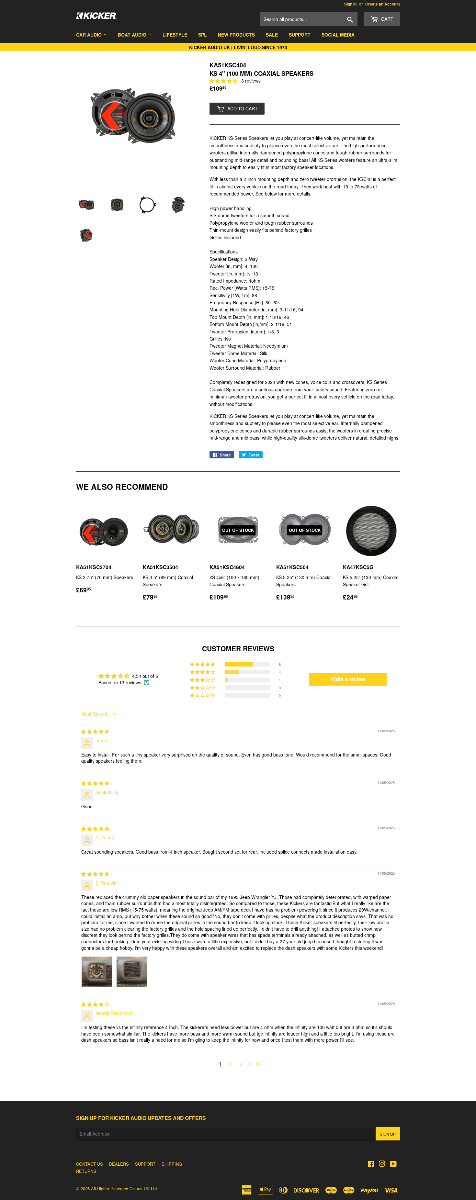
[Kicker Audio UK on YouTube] (393, 1164)
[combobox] (308, 19)
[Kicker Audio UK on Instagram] (382, 1164)
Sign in (350, 4)
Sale (272, 34)
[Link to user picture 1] (96, 971)
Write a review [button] (348, 679)
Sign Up (388, 1134)
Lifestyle (175, 34)
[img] (95, 731)
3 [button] (241, 1064)
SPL (202, 34)
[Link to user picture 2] (131, 971)
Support (300, 34)
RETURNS (86, 1171)
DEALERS (119, 1164)
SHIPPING (172, 1164)
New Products (236, 34)
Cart (386, 19)
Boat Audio (133, 34)
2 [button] (230, 1064)
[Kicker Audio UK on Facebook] (371, 1164)
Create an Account (382, 4)
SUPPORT (145, 1164)
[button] (224, 80)
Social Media (338, 34)
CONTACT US (89, 1164)
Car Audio (89, 34)
